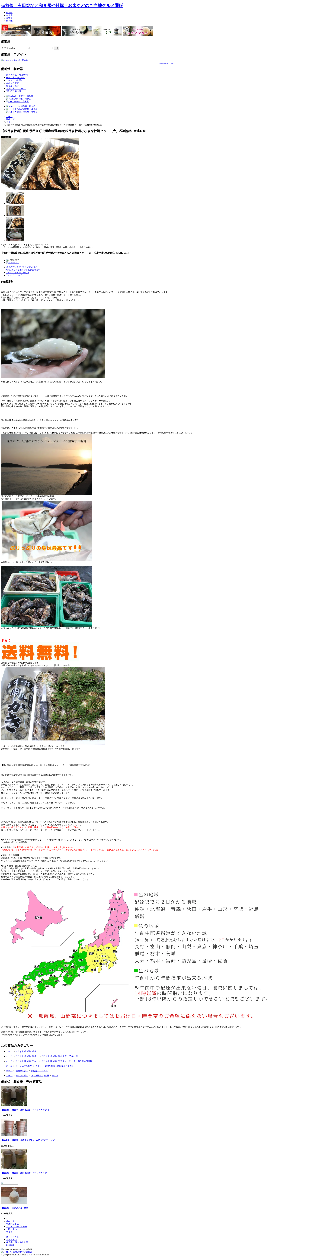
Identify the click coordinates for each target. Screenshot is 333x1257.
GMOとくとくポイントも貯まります (23, 270)
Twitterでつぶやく (14, 275)
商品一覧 (10, 119)
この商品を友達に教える (17, 272)
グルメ (9, 122)
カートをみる (12, 1237)
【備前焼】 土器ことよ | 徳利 (14, 1208)
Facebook (10, 1245)
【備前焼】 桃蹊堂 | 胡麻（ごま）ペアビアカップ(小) (25, 1110)
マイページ (11, 1239)
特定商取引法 (12, 1224)
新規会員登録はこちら (166, 63)
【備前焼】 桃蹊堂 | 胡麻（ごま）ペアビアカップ (24, 1173)
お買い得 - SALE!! (16, 88)
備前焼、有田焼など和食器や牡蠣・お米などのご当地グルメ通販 (62, 5)
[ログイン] (14, 60)
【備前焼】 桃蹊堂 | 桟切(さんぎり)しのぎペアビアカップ (27, 1140)
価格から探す (12, 86)
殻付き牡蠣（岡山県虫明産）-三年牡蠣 (60, 1056)
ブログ (9, 1232)
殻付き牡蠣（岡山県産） (17, 75)
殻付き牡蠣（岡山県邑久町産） (59, 1066)
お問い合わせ (12, 1229)
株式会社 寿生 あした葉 (17, 1242)
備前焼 (9, 12)
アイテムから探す (14, 80)
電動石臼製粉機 (13, 91)
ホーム (9, 116)
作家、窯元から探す (15, 77)
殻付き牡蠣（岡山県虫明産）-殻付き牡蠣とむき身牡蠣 (67, 1061)
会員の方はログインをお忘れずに (21, 267)
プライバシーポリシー (16, 1226)
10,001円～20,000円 (40, 1075)
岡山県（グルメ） (39, 1071)
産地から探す (12, 83)
